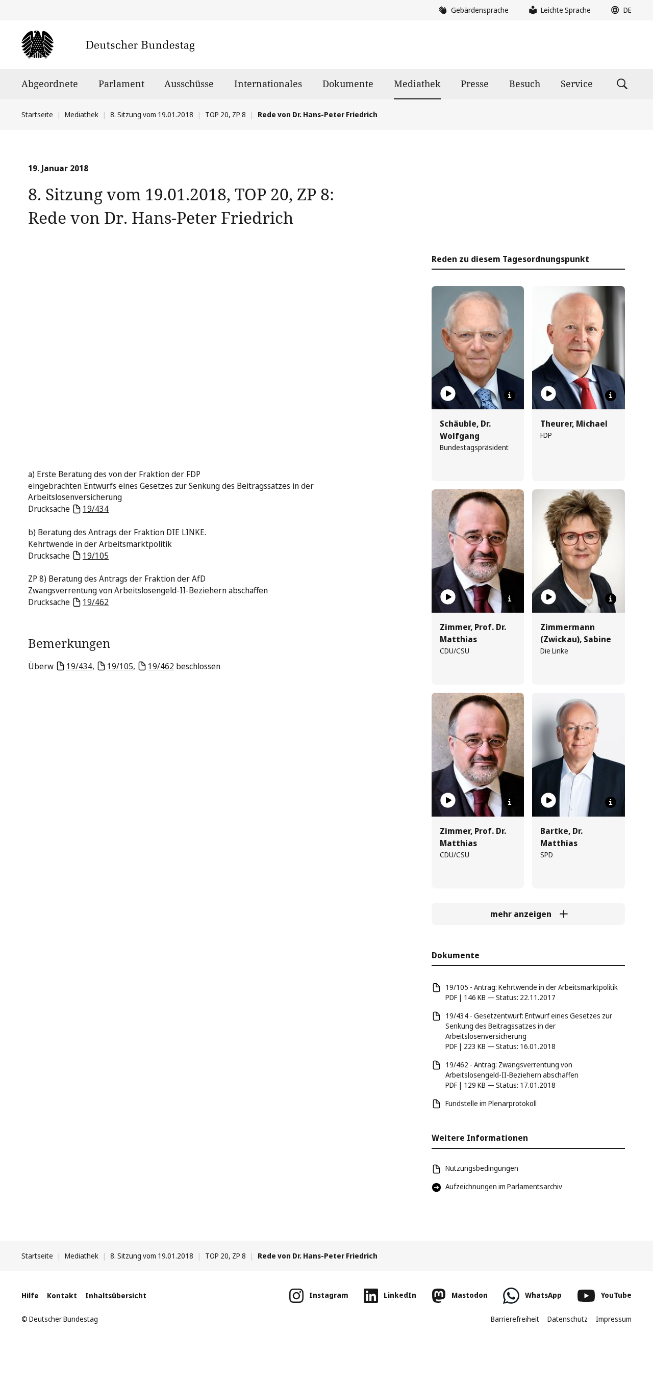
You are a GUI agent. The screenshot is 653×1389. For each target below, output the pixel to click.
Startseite (37, 114)
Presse (475, 83)
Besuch (524, 83)
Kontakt (62, 1295)
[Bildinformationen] (510, 395)
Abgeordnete (49, 83)
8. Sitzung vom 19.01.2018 (151, 114)
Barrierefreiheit (515, 1319)
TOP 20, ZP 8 (225, 114)
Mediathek (417, 83)
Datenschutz (567, 1319)
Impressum (614, 1319)
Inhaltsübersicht (115, 1295)
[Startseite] (107, 45)
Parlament (121, 83)
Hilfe (30, 1295)
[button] (619, 10)
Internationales (268, 83)
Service (577, 83)
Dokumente (347, 83)
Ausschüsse (189, 83)
